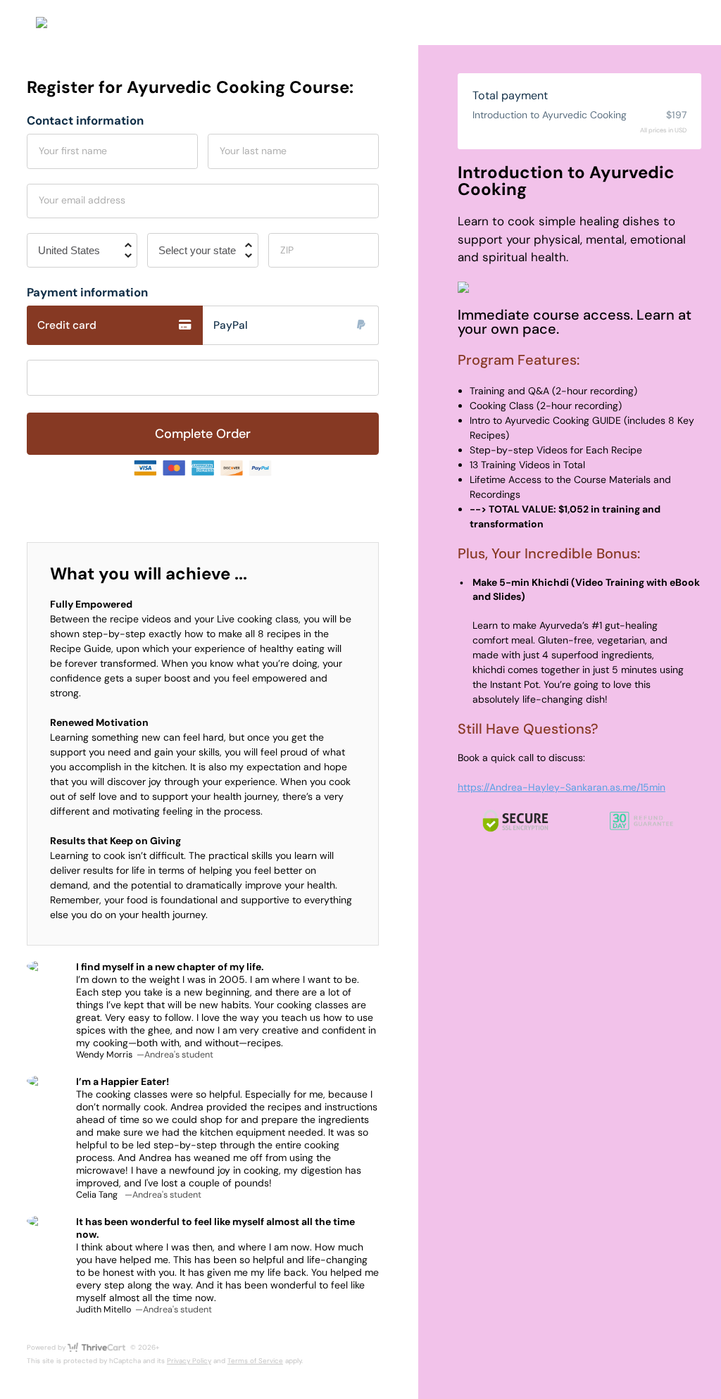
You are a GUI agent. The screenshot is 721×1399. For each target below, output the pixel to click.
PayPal (230, 325)
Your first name (73, 150)
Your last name (253, 150)
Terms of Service (255, 1360)
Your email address (82, 200)
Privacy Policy (189, 1360)
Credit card (66, 325)
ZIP (287, 250)
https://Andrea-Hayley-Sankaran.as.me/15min (561, 787)
